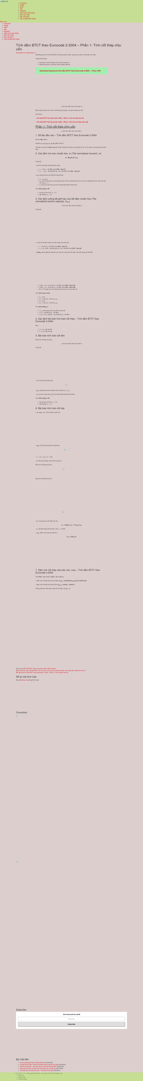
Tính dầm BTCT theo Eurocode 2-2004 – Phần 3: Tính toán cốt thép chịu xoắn (62, 122)
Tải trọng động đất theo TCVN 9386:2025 (32, 1062)
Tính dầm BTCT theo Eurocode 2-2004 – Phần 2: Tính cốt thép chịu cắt (60, 118)
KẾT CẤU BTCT (25, 17)
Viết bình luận (51, 668)
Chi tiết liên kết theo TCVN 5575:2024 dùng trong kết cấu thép (39, 1064)
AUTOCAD (23, 3)
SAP (21, 9)
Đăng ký (21, 1075)
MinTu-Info (3, 22)
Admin (32, 53)
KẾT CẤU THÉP (25, 15)
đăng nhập (25, 680)
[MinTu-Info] (4, 1)
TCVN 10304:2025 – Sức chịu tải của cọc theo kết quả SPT (38, 1066)
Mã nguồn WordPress (34, 1073)
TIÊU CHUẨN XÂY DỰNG (28, 19)
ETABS (22, 5)
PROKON (23, 11)
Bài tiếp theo (42, 672)
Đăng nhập (21, 1077)
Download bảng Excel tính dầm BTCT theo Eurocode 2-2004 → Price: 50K (70, 70)
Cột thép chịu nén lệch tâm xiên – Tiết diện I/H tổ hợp (36, 1070)
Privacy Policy (22, 1079)
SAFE (21, 7)
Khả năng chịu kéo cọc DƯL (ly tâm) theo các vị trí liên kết (38, 1068)
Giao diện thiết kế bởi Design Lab (52, 1073)
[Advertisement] (71, 89)
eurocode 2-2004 (41, 668)
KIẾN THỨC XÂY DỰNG (27, 13)
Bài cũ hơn (50, 670)
